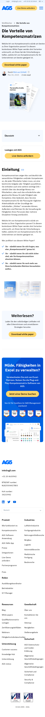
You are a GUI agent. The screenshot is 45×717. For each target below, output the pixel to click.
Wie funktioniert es (10, 525)
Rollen (5, 577)
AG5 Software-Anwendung (8, 536)
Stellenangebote (31, 632)
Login (8, 1)
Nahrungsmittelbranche (33, 535)
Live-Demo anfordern (26, 8)
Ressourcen (7, 604)
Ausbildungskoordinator (11, 583)
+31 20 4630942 (9, 476)
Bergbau (27, 540)
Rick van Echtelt (20, 72)
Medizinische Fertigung (29, 556)
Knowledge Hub (8, 654)
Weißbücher (7, 23)
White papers (7, 615)
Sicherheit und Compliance (30, 673)
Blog (3, 610)
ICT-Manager (7, 593)
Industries (29, 520)
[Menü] (41, 8)
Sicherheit (29, 639)
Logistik (27, 545)
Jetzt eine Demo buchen (22, 394)
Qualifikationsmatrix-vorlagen (10, 621)
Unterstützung (9, 643)
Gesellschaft (30, 604)
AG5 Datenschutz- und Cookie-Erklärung (32, 648)
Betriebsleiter (7, 588)
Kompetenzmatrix (9, 530)
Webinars (6, 632)
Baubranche (29, 562)
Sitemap (27, 623)
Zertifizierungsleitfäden (11, 627)
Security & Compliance (29, 681)
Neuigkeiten (29, 627)
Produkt (6, 520)
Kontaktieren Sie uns (31, 616)
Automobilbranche (32, 549)
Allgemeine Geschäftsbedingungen (33, 657)
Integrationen (7, 552)
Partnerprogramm (9, 565)
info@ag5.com (16, 1)
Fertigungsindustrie (32, 530)
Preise (4, 548)
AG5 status (6, 664)
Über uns (28, 610)
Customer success (9, 649)
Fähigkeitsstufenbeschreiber (11, 637)
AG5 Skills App (8, 543)
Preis (4, 572)
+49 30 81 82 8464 (30, 1)
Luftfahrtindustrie (31, 525)
